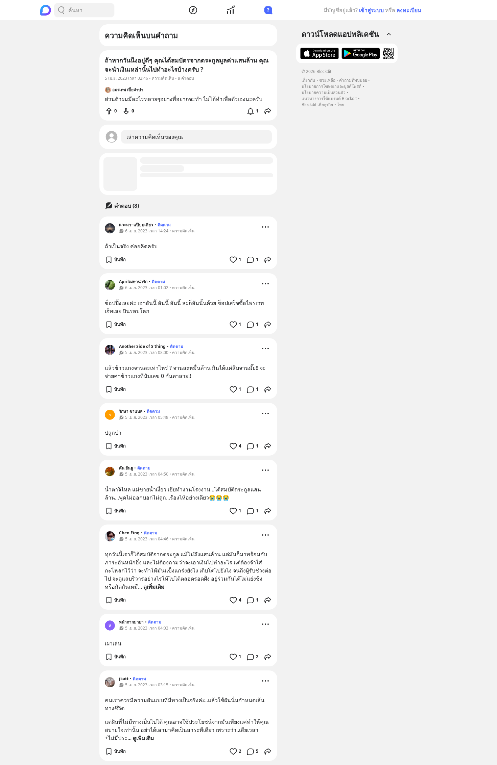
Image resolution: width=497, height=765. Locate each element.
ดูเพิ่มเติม (154, 586)
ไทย (340, 104)
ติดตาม (164, 225)
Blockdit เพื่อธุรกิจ (317, 104)
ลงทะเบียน (409, 10)
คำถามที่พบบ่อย (353, 80)
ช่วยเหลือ (327, 80)
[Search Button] (61, 10)
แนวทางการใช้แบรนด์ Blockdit (329, 98)
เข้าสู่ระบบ (371, 10)
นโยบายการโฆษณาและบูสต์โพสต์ (331, 86)
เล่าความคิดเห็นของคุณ (154, 137)
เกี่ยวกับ (308, 80)
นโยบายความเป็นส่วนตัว (324, 92)
